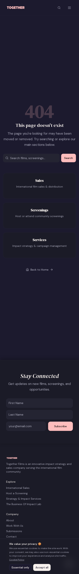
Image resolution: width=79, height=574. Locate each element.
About (10, 520)
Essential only (20, 567)
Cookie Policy (16, 559)
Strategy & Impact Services (23, 498)
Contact (11, 536)
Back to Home (39, 269)
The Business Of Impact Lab (23, 504)
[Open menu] (69, 7)
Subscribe (60, 426)
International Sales (18, 488)
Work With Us (14, 525)
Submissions (14, 531)
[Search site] (59, 8)
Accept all (41, 567)
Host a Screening (17, 493)
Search (68, 158)
